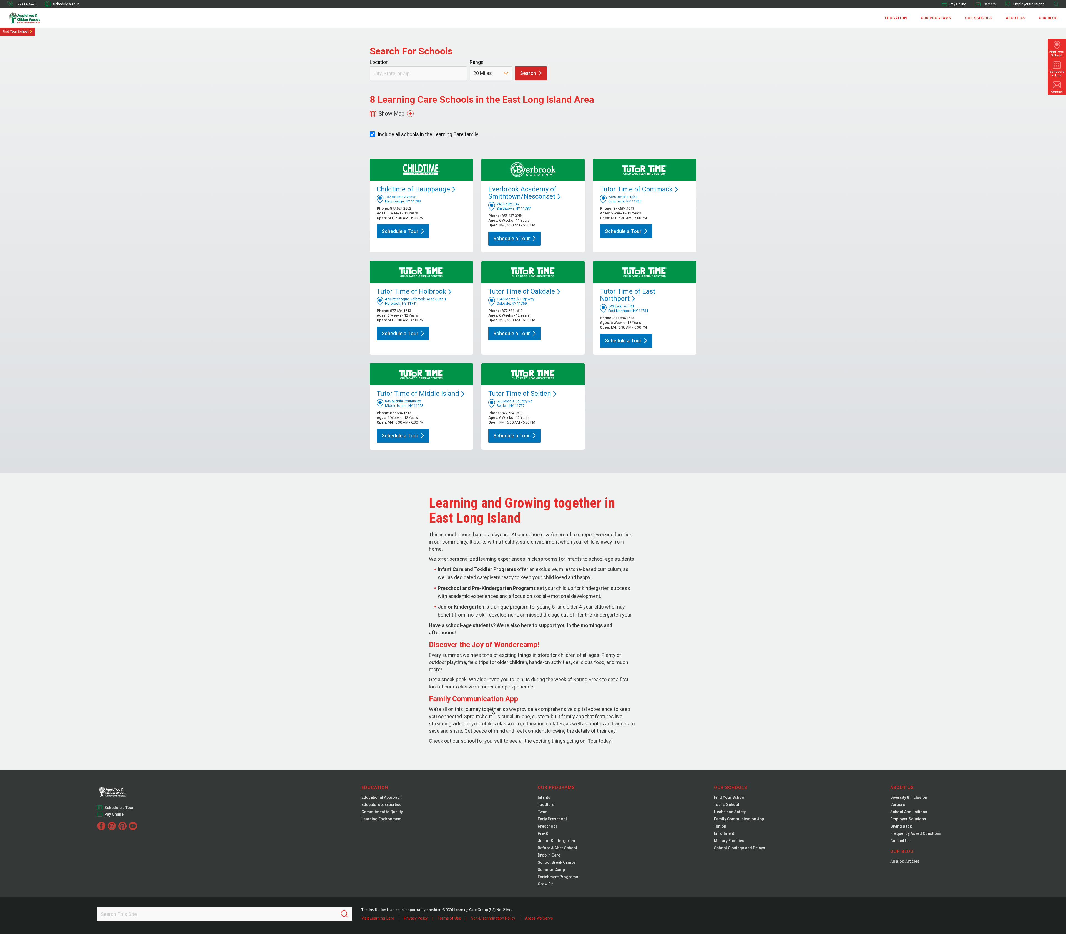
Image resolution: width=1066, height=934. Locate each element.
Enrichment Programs (558, 877)
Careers (990, 4)
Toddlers (546, 804)
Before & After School (557, 848)
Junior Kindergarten (556, 840)
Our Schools (978, 18)
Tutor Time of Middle (418, 393)
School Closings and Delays (739, 848)
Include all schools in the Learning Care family (428, 134)
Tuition (720, 826)
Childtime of (413, 189)
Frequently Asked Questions (915, 833)
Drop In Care (549, 855)
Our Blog (1048, 18)
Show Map (391, 113)
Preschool (547, 826)
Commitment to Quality (382, 812)
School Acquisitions (908, 812)
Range (477, 62)
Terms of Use (449, 918)
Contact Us (900, 840)
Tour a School (726, 804)
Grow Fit (545, 884)
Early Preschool (552, 819)
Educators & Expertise (381, 804)
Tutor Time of (636, 189)
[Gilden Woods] (123, 790)
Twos (542, 812)
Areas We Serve (539, 918)
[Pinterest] (122, 826)
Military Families (729, 840)
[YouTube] (133, 826)
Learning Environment (381, 819)
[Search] (344, 914)
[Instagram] (112, 826)
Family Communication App (739, 819)
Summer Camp (551, 869)
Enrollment (724, 833)
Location (379, 62)
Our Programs (936, 18)
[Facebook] (101, 826)
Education (896, 18)
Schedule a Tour (66, 4)
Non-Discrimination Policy (493, 918)
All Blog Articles (904, 861)
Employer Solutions (1028, 4)
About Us (1015, 18)
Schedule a (400, 231)
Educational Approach (381, 797)
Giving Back (901, 826)
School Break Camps (557, 862)
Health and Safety (730, 812)
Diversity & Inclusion (908, 797)
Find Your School (16, 32)
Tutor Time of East (627, 294)
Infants (544, 797)
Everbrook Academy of (522, 192)
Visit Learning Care (377, 918)
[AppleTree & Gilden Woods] (36, 18)
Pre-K (543, 833)
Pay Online (958, 4)
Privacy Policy (416, 918)
